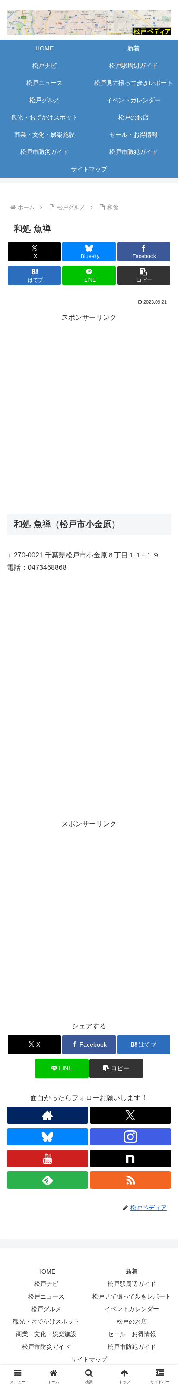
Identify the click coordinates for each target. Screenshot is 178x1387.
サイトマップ (89, 1359)
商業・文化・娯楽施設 (46, 1333)
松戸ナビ (46, 1283)
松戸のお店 (132, 1321)
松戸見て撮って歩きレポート (131, 1296)
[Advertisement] (89, 413)
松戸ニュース (46, 1296)
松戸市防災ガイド (46, 1346)
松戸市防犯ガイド (132, 1346)
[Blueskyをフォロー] (47, 1136)
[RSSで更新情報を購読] (130, 1180)
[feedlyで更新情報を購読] (47, 1180)
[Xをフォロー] (130, 1115)
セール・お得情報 (132, 1333)
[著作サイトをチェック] (47, 1115)
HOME (46, 1271)
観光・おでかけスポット (46, 1321)
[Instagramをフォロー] (130, 1136)
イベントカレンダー (132, 1308)
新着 (132, 1271)
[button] (144, 275)
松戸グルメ (46, 1308)
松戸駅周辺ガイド (132, 1283)
